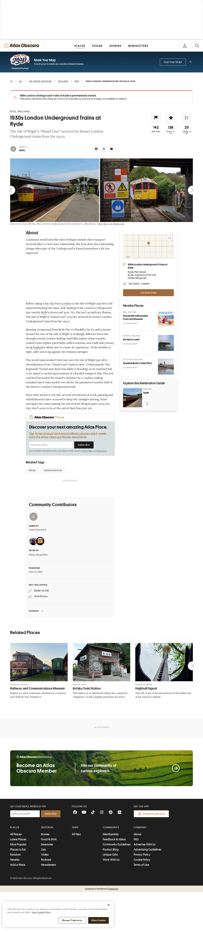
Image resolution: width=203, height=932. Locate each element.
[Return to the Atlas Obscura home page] (22, 46)
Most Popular (18, 844)
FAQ (136, 839)
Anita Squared (37, 530)
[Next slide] (192, 190)
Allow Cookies (98, 920)
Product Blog (110, 849)
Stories (45, 834)
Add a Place (17, 865)
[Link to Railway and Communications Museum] (39, 662)
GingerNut (42, 554)
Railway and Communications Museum (37, 688)
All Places (16, 834)
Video (45, 854)
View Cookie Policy (41, 912)
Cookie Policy (142, 859)
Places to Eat (18, 849)
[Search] (197, 46)
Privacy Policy (87, 451)
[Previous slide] (10, 190)
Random (15, 854)
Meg (32, 554)
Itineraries (47, 844)
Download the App (154, 814)
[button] (156, 118)
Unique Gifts (110, 854)
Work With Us (111, 859)
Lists (43, 849)
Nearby (15, 859)
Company (140, 827)
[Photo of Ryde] (132, 397)
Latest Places (18, 839)
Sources (34, 611)
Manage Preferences (72, 920)
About (137, 834)
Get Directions (148, 292)
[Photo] (166, 319)
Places (14, 827)
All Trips (76, 834)
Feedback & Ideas (114, 839)
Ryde (44, 312)
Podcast (46, 859)
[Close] (108, 904)
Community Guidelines (117, 844)
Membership (111, 834)
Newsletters (48, 865)
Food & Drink (49, 839)
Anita (22, 150)
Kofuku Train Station (87, 688)
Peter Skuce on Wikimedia (110, 224)
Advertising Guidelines (147, 849)
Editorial (47, 827)
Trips (75, 827)
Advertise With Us (145, 844)
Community (111, 827)
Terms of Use (102, 451)
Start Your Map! (173, 62)
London (66, 303)
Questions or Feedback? (101, 889)
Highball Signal (146, 688)
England (38, 347)
